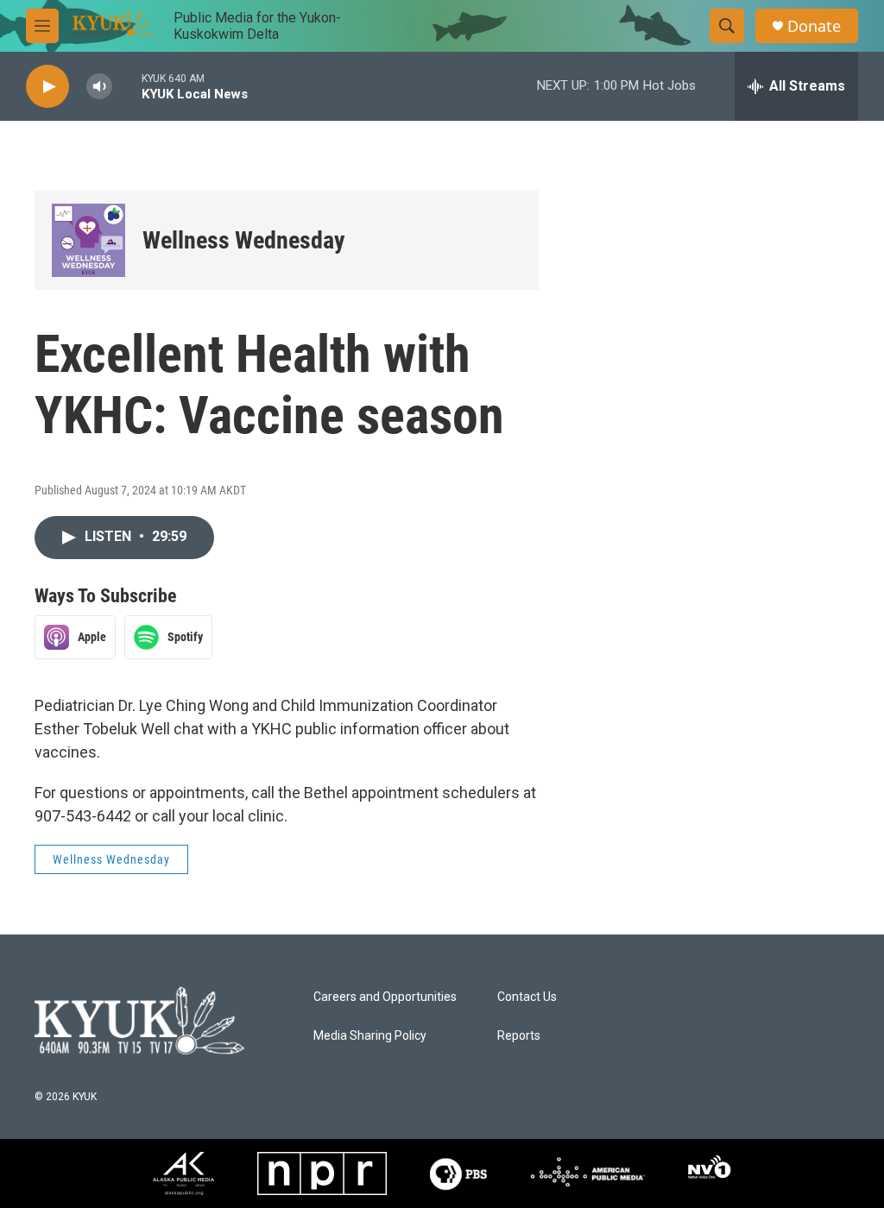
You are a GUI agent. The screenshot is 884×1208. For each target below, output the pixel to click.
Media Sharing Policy (369, 1035)
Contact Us (527, 997)
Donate (814, 26)
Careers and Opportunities (385, 997)
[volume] (99, 86)
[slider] (126, 86)
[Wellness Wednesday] (88, 240)
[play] (47, 87)
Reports (518, 1035)
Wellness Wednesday (243, 240)
